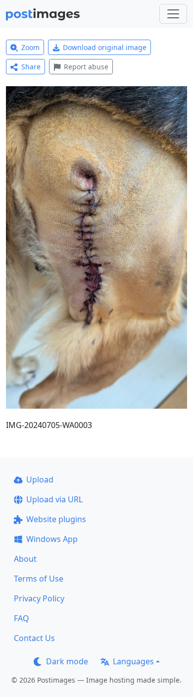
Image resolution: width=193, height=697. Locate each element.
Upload (39, 479)
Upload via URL (54, 499)
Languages (133, 661)
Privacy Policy (39, 598)
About (25, 558)
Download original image (104, 47)
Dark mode (67, 661)
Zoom (30, 47)
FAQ (21, 618)
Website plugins (56, 519)
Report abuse (86, 66)
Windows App (52, 539)
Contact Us (34, 638)
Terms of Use (38, 578)
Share (31, 66)
